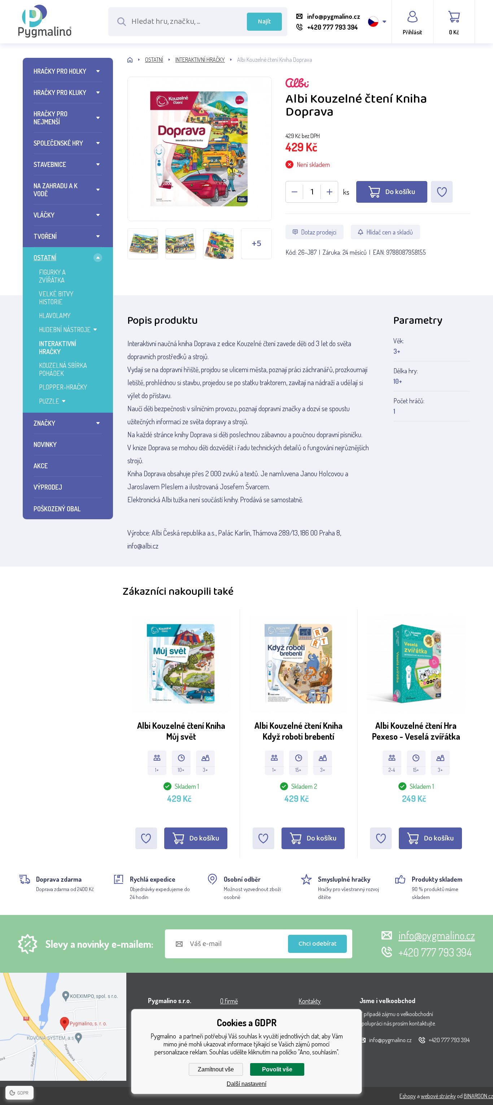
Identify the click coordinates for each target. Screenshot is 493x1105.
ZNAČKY (44, 423)
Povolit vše (277, 1069)
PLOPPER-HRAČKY (63, 387)
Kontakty (309, 1001)
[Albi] (377, 84)
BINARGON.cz (478, 1096)
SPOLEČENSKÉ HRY (58, 143)
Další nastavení (246, 1084)
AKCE (41, 466)
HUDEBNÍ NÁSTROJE (65, 330)
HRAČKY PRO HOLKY (60, 71)
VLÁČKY (44, 215)
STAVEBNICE (50, 164)
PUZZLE (49, 401)
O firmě (229, 1001)
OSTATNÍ (45, 258)
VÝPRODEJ (48, 487)
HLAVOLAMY (54, 315)
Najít (264, 22)
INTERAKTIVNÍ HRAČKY (57, 348)
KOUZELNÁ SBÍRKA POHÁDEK (63, 369)
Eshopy (408, 1096)
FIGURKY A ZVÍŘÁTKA (52, 276)
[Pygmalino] (136, 60)
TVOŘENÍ (45, 236)
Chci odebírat (317, 944)
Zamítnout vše (216, 1069)
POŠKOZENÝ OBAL (57, 509)
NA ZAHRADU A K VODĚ (56, 190)
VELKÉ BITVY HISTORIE (56, 298)
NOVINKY (45, 444)
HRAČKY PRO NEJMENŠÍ (50, 118)
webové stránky (438, 1096)
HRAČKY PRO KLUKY (60, 92)
